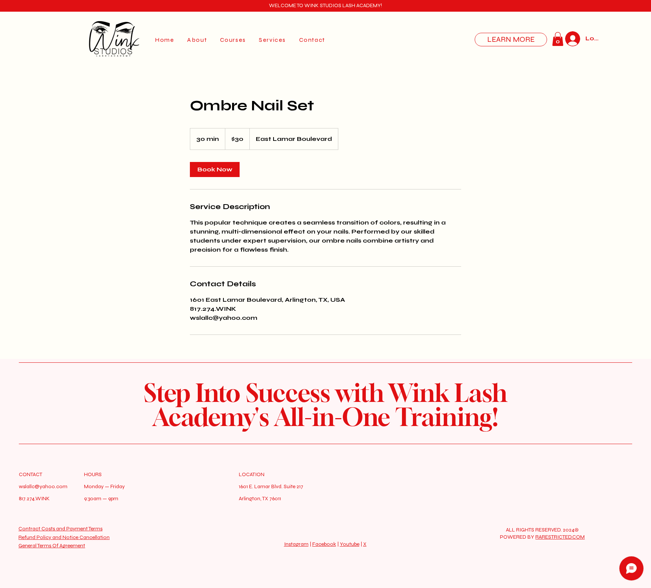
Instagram (296, 544)
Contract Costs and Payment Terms (60, 528)
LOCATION (251, 474)
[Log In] (570, 39)
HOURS (93, 474)
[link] (215, 169)
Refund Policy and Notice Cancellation (64, 537)
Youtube (349, 544)
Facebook (324, 544)
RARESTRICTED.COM (560, 537)
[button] (558, 39)
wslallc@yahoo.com (43, 486)
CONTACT (30, 474)
